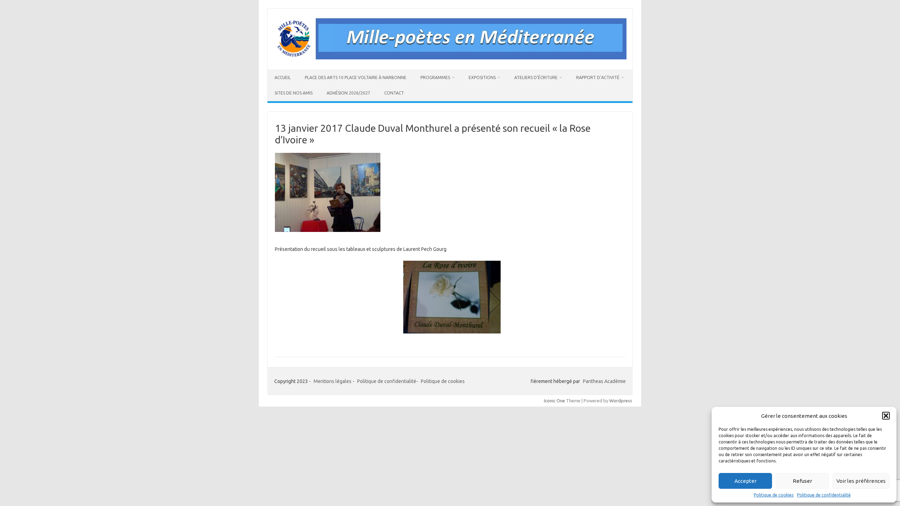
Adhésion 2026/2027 (348, 93)
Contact (394, 93)
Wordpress (620, 400)
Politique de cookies (773, 495)
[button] (885, 415)
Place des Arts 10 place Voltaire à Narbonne (355, 77)
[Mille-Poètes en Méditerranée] (450, 57)
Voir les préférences (861, 481)
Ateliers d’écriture (536, 77)
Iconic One (554, 400)
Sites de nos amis (294, 93)
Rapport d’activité (597, 77)
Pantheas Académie (604, 381)
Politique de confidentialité (824, 495)
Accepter (745, 481)
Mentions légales (333, 381)
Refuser (802, 481)
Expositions (482, 77)
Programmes (435, 77)
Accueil (283, 77)
